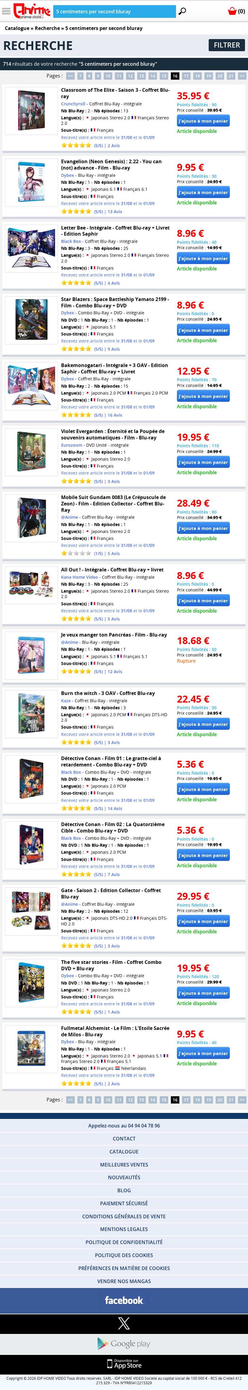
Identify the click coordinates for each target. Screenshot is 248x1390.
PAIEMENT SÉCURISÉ (124, 1203)
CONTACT (124, 1138)
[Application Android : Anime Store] (124, 1344)
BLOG (124, 1190)
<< (70, 76)
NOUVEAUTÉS (124, 1177)
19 (208, 76)
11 (119, 76)
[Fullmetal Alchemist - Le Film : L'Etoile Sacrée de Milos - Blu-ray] (31, 1049)
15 (164, 76)
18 (197, 76)
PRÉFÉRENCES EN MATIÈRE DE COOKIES (124, 1268)
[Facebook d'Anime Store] (124, 1300)
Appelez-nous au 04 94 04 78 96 (124, 1125)
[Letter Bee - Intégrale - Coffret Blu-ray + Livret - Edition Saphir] (31, 248)
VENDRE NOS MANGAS (124, 1281)
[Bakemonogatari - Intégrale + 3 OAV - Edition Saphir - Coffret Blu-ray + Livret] (31, 386)
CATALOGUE (124, 1151)
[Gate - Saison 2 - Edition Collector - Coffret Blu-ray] (31, 911)
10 (108, 76)
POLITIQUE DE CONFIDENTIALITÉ (124, 1242)
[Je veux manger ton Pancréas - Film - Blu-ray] (31, 655)
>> (242, 76)
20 (219, 76)
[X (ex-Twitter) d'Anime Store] (124, 1324)
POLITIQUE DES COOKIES (124, 1255)
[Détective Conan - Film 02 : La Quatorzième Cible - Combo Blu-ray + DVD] (31, 845)
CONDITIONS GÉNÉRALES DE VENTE (124, 1216)
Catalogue (17, 28)
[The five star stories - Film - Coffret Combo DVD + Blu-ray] (31, 983)
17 (186, 76)
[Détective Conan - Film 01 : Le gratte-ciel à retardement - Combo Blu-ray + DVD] (31, 779)
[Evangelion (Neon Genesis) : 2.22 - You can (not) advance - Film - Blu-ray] (31, 182)
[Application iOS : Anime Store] (124, 1364)
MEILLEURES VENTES (124, 1164)
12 (130, 76)
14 (152, 76)
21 (231, 76)
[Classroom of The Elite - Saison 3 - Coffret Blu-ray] (31, 111)
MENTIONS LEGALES (124, 1229)
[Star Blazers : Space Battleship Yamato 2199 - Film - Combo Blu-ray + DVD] (31, 320)
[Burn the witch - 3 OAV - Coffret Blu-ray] (31, 714)
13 (141, 76)
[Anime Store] (32, 10)
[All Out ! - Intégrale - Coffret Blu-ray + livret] (31, 585)
